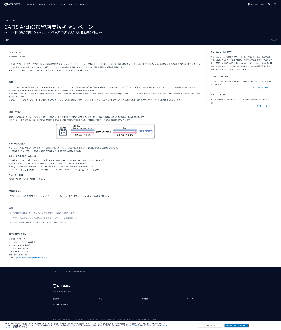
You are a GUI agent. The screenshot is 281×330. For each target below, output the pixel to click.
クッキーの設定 (210, 325)
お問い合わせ (66, 319)
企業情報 (29, 4)
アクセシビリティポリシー (108, 319)
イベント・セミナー (264, 106)
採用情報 (52, 4)
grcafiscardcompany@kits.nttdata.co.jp (31, 258)
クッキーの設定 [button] (132, 325)
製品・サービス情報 (76, 4)
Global (63, 291)
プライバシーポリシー (92, 319)
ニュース (62, 4)
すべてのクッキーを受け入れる (236, 325)
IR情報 (40, 4)
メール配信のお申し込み (262, 87)
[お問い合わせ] (275, 4)
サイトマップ (56, 319)
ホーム (6, 21)
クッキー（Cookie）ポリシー (126, 319)
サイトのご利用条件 (77, 319)
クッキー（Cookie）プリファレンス (146, 319)
